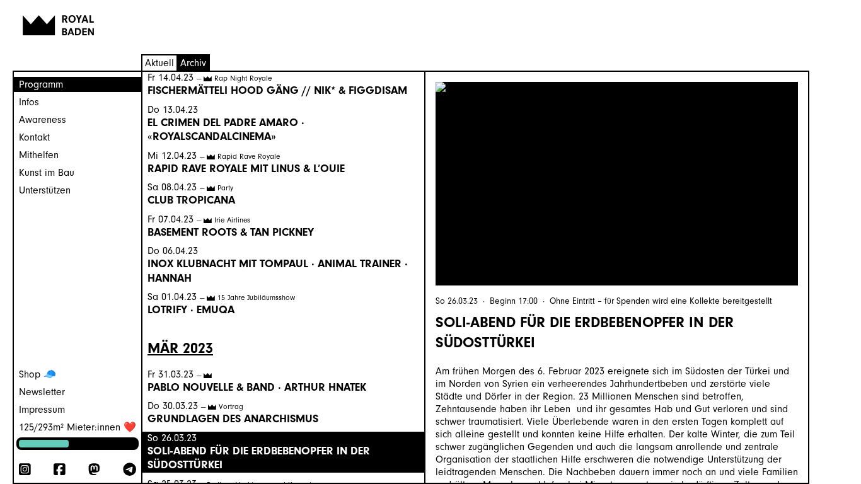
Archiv (193, 63)
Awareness (42, 119)
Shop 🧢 (37, 374)
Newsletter (42, 392)
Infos (29, 102)
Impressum (42, 409)
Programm (41, 84)
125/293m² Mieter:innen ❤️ (77, 427)
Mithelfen (39, 155)
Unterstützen (45, 190)
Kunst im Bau (46, 172)
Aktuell (159, 63)
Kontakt (34, 137)
